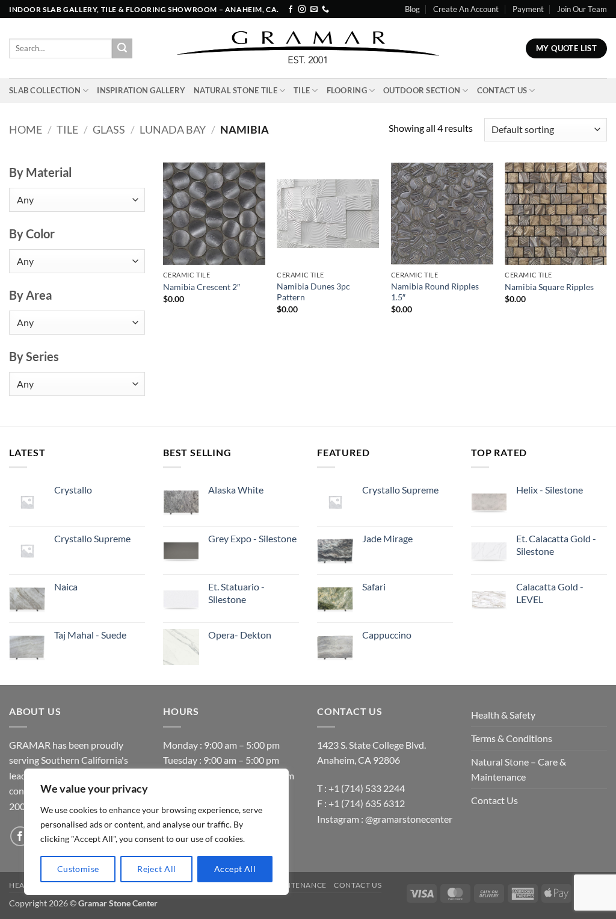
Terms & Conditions (511, 738)
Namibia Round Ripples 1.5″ (435, 292)
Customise (78, 869)
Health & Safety (503, 714)
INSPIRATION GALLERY (141, 90)
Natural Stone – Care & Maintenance (518, 769)
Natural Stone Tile (235, 90)
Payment (528, 9)
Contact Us (502, 90)
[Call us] (325, 9)
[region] (156, 832)
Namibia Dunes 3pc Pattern (313, 292)
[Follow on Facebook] (290, 9)
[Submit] (122, 49)
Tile (302, 90)
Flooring (347, 90)
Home (25, 129)
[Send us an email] (314, 9)
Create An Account (466, 9)
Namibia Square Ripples (549, 287)
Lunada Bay (173, 129)
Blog (412, 9)
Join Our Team (582, 9)
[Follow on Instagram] (302, 9)
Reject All (156, 869)
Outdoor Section (421, 90)
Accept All (235, 869)
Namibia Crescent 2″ (201, 287)
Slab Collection (45, 90)
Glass (109, 129)
